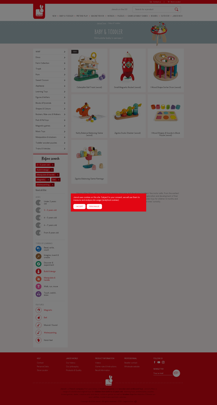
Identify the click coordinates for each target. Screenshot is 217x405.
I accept (79, 207)
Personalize (94, 207)
